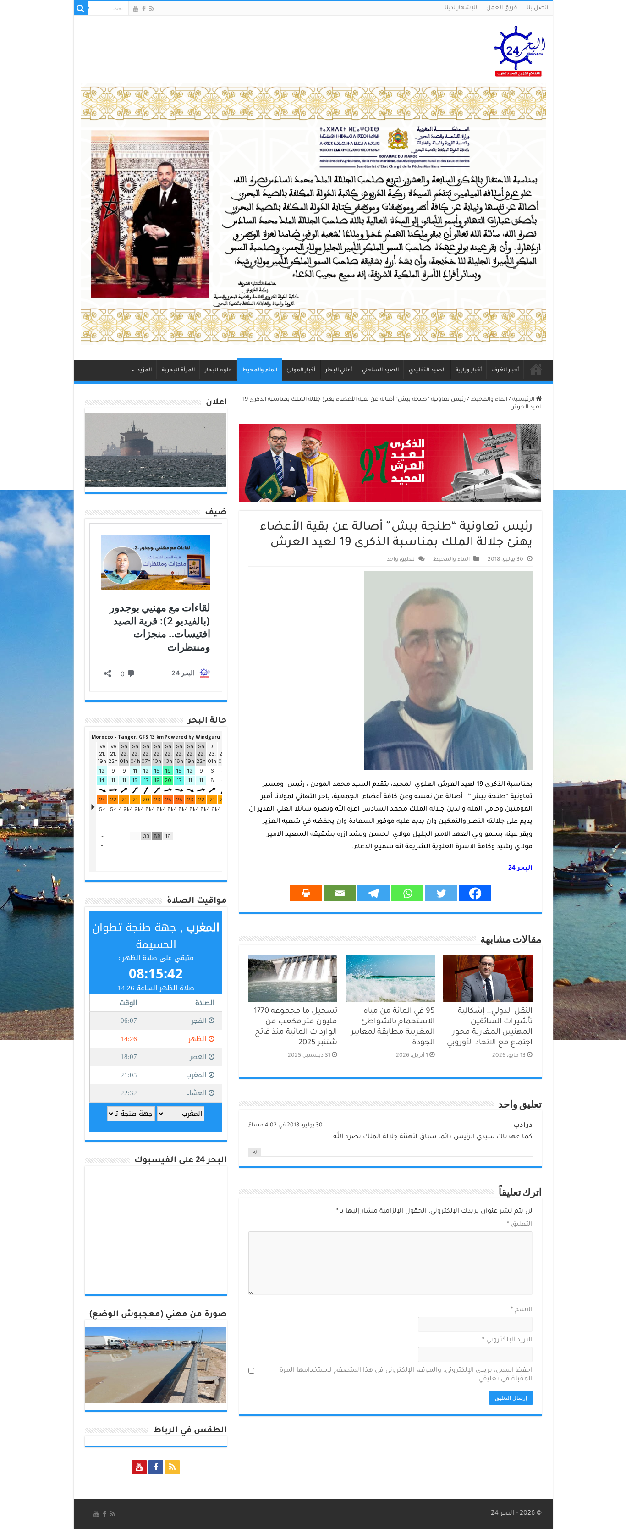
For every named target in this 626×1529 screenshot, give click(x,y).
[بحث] (81, 8)
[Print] (306, 893)
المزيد (144, 371)
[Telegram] (373, 893)
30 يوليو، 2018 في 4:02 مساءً (285, 1125)
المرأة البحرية (178, 371)
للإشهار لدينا (461, 8)
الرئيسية (536, 369)
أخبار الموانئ (300, 371)
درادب (523, 1126)
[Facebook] (144, 8)
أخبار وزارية (469, 371)
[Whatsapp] (407, 893)
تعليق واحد (401, 560)
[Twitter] (441, 893)
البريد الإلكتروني (507, 1340)
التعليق (520, 1225)
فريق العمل (501, 8)
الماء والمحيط (259, 371)
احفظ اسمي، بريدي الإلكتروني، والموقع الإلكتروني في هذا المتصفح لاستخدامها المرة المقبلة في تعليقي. (406, 1375)
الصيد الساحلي (380, 371)
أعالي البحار (338, 371)
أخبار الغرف (505, 371)
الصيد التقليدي (427, 371)
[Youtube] (135, 8)
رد (255, 1151)
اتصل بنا (537, 8)
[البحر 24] (519, 50)
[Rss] (151, 8)
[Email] (340, 893)
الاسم (522, 1310)
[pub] (313, 215)
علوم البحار (218, 371)
